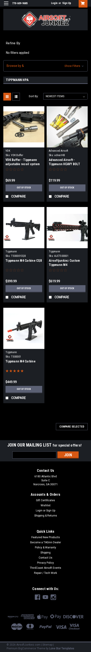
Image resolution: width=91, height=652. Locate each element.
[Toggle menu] (6, 6)
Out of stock (24, 187)
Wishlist (46, 505)
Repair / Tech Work (45, 573)
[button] (45, 66)
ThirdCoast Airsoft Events (45, 567)
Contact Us (45, 557)
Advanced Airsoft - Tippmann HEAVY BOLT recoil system (64, 164)
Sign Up (66, 3)
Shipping (45, 552)
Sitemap (47, 644)
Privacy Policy (45, 562)
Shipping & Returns (45, 515)
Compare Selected (71, 426)
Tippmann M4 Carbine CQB (24, 260)
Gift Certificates (45, 500)
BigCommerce (27, 648)
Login (54, 3)
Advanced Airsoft (58, 150)
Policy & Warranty (45, 547)
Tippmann (11, 251)
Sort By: (33, 96)
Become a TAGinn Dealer (45, 542)
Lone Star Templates (61, 648)
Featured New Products (45, 537)
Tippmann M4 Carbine (21, 361)
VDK (8, 150)
